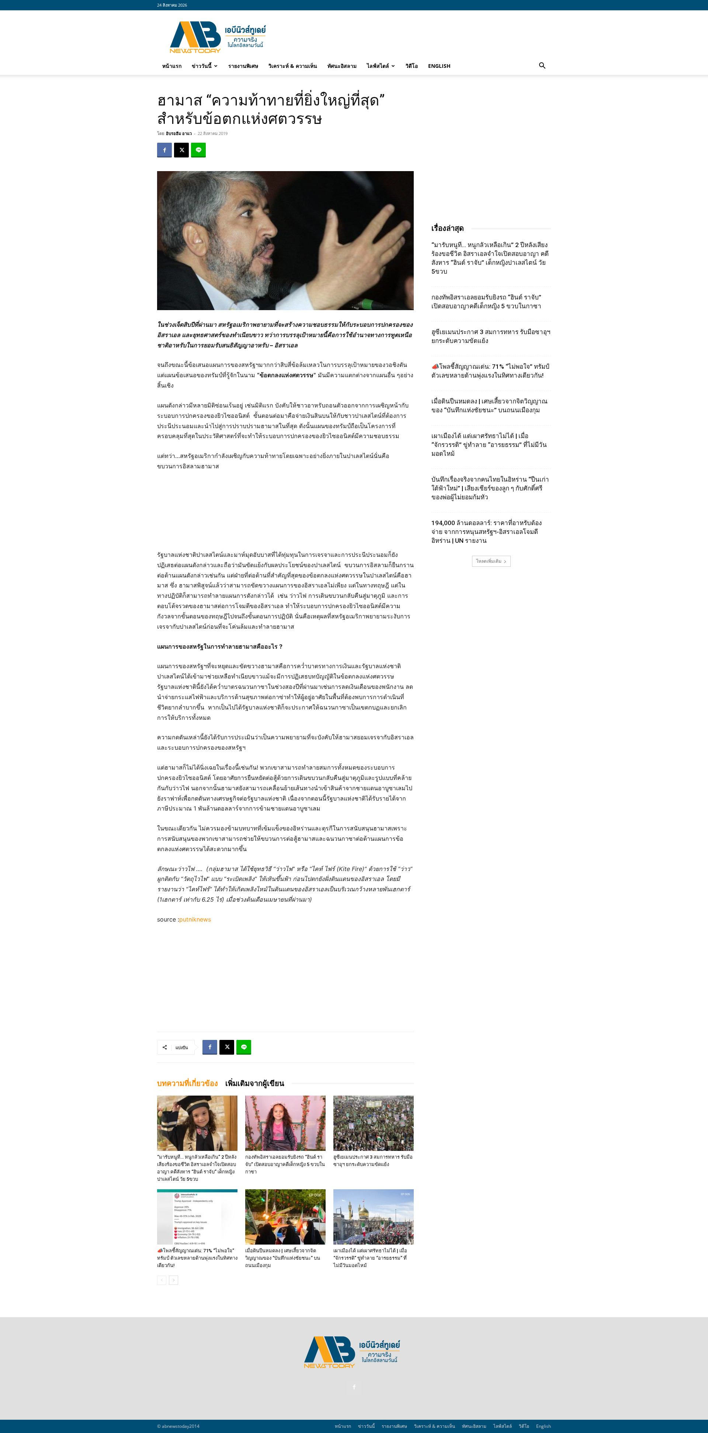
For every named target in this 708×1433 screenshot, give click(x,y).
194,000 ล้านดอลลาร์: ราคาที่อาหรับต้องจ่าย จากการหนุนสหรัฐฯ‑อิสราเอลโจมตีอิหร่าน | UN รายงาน (486, 531)
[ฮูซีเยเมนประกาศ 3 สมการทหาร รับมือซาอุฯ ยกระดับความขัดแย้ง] (373, 1123)
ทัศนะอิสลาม (342, 65)
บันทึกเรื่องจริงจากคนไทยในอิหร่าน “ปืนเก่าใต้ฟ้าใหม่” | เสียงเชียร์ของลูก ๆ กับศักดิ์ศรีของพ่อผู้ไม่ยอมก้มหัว (490, 488)
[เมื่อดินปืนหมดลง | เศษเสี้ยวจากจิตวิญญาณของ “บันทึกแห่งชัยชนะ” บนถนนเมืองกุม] (285, 1217)
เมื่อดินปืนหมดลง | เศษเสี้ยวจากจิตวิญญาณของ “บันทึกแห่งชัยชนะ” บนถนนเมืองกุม (282, 1258)
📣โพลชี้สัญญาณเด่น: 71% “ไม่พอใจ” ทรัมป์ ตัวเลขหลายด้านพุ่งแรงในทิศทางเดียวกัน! (197, 1258)
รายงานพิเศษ (243, 65)
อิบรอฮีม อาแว (179, 133)
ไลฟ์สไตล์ (378, 65)
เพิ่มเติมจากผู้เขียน (254, 1083)
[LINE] (198, 150)
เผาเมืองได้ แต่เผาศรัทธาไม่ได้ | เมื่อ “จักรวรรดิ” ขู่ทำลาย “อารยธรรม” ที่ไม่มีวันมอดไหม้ (370, 1258)
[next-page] (173, 1280)
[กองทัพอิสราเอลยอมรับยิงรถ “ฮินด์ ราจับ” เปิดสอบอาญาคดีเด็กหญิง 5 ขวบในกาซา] (285, 1123)
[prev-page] (161, 1280)
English (439, 65)
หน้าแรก (171, 65)
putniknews (195, 919)
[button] (542, 66)
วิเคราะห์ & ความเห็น (292, 65)
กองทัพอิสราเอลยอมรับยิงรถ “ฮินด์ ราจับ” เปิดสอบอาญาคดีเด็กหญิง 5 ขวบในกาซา (285, 1164)
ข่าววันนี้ (202, 65)
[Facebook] (164, 150)
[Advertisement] (416, 37)
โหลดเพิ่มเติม (489, 561)
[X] (181, 150)
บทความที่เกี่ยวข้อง (187, 1083)
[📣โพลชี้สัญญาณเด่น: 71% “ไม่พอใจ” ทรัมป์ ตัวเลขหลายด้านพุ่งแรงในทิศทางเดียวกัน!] (197, 1217)
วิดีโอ (412, 65)
